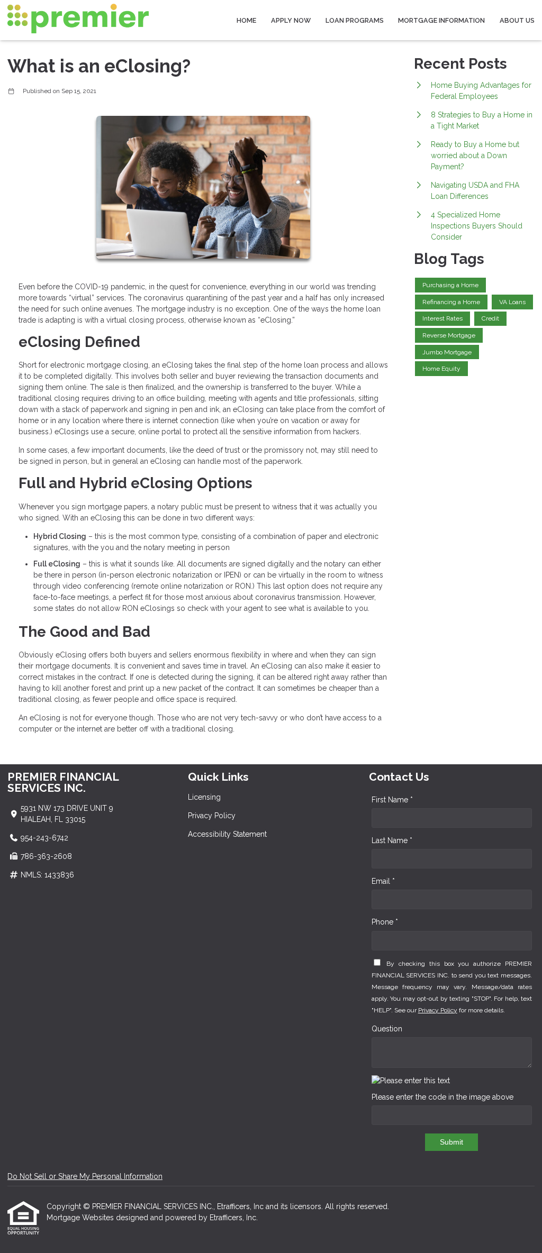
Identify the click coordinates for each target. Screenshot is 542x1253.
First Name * (392, 799)
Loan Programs (355, 20)
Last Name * (392, 840)
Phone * (385, 922)
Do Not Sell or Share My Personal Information (84, 1176)
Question (387, 1029)
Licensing (204, 797)
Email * (383, 881)
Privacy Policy (212, 815)
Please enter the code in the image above (442, 1097)
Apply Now (291, 20)
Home (246, 20)
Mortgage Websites (81, 1217)
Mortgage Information (441, 20)
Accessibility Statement (227, 834)
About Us (517, 20)
